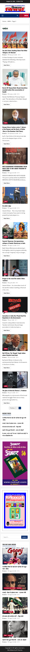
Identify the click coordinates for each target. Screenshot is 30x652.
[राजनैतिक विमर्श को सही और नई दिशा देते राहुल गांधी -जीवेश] (15, 556)
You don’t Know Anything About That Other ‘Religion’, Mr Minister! (15, 40)
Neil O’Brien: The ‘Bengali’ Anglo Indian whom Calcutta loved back (15, 342)
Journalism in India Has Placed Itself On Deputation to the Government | (15, 305)
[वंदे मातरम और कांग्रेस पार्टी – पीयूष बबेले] (15, 605)
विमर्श (5, 562)
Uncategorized (7, 588)
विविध (5, 611)
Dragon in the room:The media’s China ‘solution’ (15, 268)
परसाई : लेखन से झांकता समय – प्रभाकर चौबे (12, 423)
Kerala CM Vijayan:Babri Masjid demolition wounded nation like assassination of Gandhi (15, 77)
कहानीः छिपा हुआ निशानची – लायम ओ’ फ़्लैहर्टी (13, 430)
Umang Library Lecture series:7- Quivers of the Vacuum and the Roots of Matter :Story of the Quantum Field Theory (15, 116)
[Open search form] (17, 15)
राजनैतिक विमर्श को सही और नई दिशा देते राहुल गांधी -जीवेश (14, 568)
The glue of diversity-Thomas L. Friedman (15, 380)
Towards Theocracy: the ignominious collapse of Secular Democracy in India (15, 230)
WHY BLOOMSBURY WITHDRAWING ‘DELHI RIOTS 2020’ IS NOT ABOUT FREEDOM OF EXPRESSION (15, 156)
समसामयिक (10, 562)
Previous (12, 408)
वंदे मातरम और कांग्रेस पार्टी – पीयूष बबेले (11, 427)
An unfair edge (15, 195)
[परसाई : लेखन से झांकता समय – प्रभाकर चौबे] (15, 581)
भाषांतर (5, 46)
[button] (2, 15)
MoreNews (10, 650)
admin (5, 55)
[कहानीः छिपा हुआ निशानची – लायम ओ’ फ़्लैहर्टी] (15, 629)
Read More (7, 65)
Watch (26, 15)
